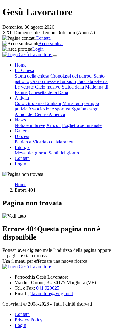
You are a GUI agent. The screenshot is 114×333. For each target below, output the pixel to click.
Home (20, 64)
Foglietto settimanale (82, 125)
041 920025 (47, 288)
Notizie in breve (30, 125)
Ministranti (72, 103)
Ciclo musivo (47, 86)
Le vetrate (24, 86)
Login (38, 49)
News (20, 119)
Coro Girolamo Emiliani (38, 103)
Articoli (53, 125)
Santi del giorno (64, 152)
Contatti (43, 38)
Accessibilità (50, 43)
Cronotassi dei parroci (71, 75)
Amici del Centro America (40, 114)
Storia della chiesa (32, 75)
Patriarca (23, 141)
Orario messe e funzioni (53, 81)
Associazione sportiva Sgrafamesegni (64, 108)
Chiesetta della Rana (48, 92)
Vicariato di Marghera (53, 141)
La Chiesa (24, 70)
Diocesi (22, 136)
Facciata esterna (92, 81)
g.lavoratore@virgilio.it (50, 293)
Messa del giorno (31, 152)
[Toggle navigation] (54, 56)
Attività (22, 97)
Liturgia (22, 147)
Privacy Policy (29, 319)
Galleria (22, 130)
